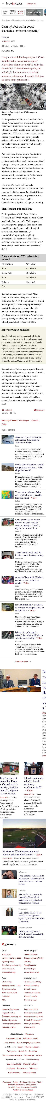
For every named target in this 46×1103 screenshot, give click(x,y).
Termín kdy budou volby (11, 965)
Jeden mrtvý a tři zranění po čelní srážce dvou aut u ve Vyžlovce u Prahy (28, 439)
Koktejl (17, 586)
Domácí (18, 531)
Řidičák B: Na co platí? (33, 1020)
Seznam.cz (31, 4)
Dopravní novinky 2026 (33, 1016)
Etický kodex (31, 1085)
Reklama (23, 1082)
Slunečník (22, 1051)
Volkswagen (24, 420)
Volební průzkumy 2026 (11, 958)
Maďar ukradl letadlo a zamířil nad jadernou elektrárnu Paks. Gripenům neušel (29, 467)
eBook (7, 46)
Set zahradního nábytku (12, 1055)
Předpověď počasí (13, 1038)
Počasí (17, 501)
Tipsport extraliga (9, 989)
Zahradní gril (29, 1055)
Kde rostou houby (30, 1038)
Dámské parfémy (30, 1064)
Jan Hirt (27, 961)
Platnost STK (29, 1027)
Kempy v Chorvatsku (10, 1009)
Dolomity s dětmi (8, 1027)
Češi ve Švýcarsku (9, 1020)
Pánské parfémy (29, 1072)
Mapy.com (29, 1034)
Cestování (19, 559)
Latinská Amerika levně (11, 1024)
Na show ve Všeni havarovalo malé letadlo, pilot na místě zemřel (21, 853)
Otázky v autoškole (32, 1024)
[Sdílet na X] (15, 413)
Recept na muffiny (31, 985)
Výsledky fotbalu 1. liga (11, 985)
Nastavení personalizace (23, 1090)
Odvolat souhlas (29, 1087)
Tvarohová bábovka (32, 993)
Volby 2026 (6, 954)
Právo (4, 37)
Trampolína (11, 1051)
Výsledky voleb (8, 961)
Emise (4, 424)
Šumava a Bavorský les (11, 1016)
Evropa (17, 473)
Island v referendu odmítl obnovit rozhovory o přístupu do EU (33, 782)
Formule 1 (6, 996)
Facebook (7, 1082)
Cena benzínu (9, 1043)
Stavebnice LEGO (14, 1064)
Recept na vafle (30, 996)
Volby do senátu (8, 969)
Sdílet (16, 46)
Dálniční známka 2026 (33, 1013)
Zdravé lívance (30, 989)
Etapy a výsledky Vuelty (33, 958)
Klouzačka (32, 1051)
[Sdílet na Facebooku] (11, 413)
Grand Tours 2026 (31, 972)
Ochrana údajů (14, 1087)
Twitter (15, 1082)
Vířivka (39, 1055)
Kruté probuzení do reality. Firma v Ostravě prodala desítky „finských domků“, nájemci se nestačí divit (27, 524)
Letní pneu (11, 1068)
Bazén (20, 1047)
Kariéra (32, 1082)
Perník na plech (30, 1000)
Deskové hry (22, 1068)
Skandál (34, 420)
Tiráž (39, 1082)
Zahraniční (19, 641)
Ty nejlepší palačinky (32, 982)
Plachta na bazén (32, 1047)
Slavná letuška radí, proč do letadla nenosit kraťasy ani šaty (29, 554)
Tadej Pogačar (30, 965)
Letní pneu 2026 (31, 1009)
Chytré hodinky (14, 1072)
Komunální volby (8, 972)
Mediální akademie (16, 1085)
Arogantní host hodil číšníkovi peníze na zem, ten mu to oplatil (29, 579)
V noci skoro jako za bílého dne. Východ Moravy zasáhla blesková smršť (28, 494)
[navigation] (3, 4)
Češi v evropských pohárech (28, 1043)
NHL (4, 1000)
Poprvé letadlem (8, 1013)
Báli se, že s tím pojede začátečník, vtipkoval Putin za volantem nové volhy (29, 635)
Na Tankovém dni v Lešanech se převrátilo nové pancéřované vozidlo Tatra (29, 607)
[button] (23, 96)
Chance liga (7, 982)
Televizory (33, 1068)
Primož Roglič (29, 969)
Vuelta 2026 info (30, 954)
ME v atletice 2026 (9, 993)
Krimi (17, 446)
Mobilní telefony (32, 1060)
